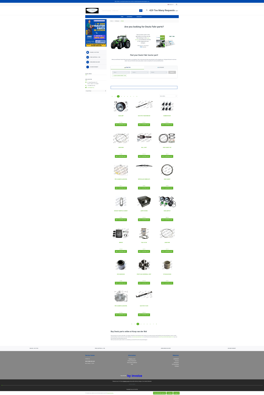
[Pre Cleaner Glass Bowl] (121, 170)
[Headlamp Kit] (167, 201)
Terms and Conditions (132, 362)
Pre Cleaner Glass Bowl (121, 179)
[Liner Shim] (121, 138)
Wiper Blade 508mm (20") (144, 179)
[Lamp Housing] (144, 201)
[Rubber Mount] (167, 106)
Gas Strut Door (144, 305)
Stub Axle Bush (167, 274)
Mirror (121, 242)
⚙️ (161, 67)
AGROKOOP (176, 359)
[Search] (140, 10)
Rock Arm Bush (121, 274)
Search (172, 72)
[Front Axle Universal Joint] (144, 265)
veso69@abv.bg (90, 87)
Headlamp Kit (167, 210)
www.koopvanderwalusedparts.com (166, 336)
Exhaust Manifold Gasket (121, 210)
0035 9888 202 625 (90, 361)
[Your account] (176, 4)
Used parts (176, 362)
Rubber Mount (167, 115)
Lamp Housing (144, 210)
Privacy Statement (132, 360)
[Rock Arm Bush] (121, 265)
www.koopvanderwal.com (138, 336)
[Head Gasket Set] (167, 138)
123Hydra (176, 366)
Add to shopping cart (121, 124)
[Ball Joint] (144, 137)
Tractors (177, 360)
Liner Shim (121, 147)
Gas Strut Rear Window (144, 115)
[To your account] (96, 33)
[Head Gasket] (167, 170)
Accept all (176, 393)
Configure (169, 393)
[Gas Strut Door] (144, 294)
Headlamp (120, 115)
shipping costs (126, 381)
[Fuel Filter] (144, 233)
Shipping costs (132, 359)
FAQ (132, 364)
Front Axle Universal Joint (144, 274)
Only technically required (159, 393)
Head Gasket (167, 179)
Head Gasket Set (167, 147)
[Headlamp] (121, 106)
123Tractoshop (175, 364)
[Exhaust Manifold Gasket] (121, 201)
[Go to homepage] (92, 10)
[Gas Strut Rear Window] (144, 104)
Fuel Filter (144, 242)
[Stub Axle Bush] (167, 265)
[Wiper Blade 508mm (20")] (144, 166)
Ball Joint (144, 147)
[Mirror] (121, 233)
